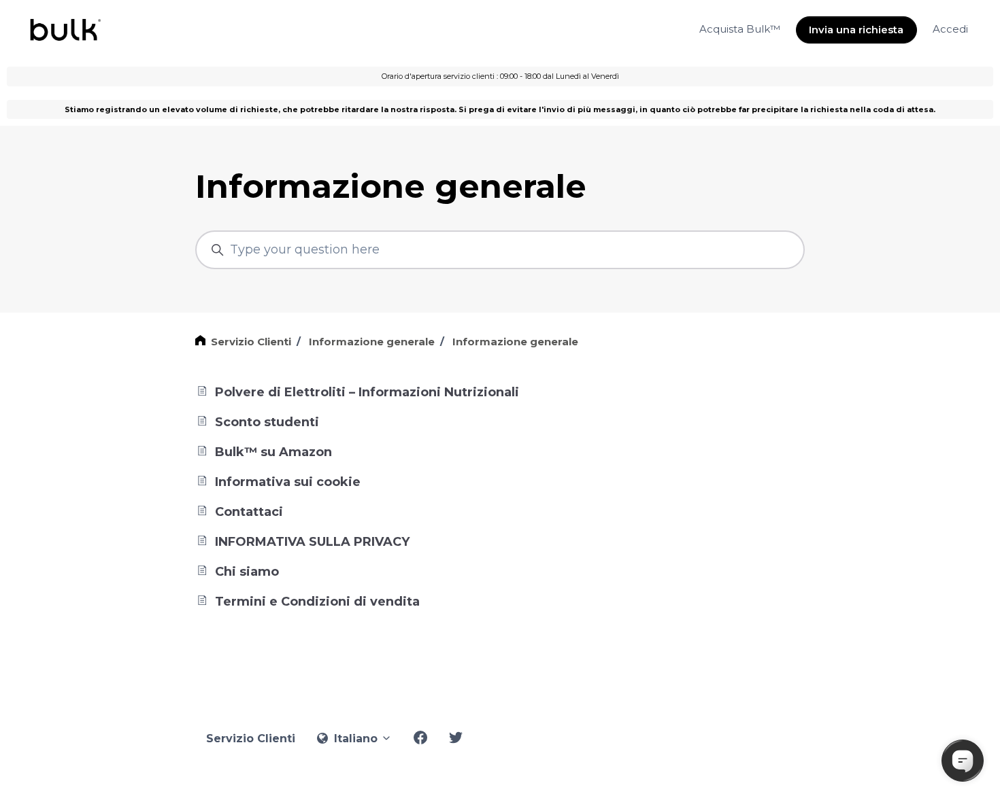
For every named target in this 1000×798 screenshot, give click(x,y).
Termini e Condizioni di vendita (316, 601)
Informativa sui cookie (286, 481)
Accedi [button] (950, 28)
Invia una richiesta (856, 29)
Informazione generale (372, 341)
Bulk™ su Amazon (272, 452)
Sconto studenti (265, 422)
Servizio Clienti (251, 341)
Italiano (356, 738)
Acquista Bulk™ (739, 28)
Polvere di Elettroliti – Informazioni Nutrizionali (365, 392)
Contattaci (247, 511)
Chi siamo (245, 571)
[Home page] (64, 30)
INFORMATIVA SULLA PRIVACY (311, 541)
